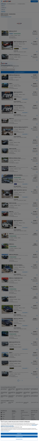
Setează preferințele (19, 439)
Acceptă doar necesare (19, 436)
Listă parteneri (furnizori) (5, 431)
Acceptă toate (19, 433)
